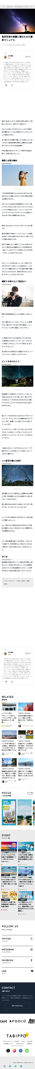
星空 (5, 584)
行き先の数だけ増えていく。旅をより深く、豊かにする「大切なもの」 (25, 719)
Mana (32, 726)
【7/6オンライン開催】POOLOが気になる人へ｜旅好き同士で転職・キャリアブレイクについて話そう (26, 881)
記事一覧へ (28, 56)
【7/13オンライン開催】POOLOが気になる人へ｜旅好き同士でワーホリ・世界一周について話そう (9, 881)
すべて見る (30, 792)
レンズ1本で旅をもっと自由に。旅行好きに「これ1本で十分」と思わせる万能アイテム (9, 747)
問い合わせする (17, 1006)
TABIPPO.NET (8, 726)
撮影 (28, 581)
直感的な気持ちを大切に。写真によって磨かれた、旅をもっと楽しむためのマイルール (9, 774)
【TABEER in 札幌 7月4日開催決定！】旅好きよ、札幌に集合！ (9, 904)
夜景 (23, 581)
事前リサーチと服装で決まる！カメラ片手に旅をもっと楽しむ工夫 (25, 773)
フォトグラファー (9, 581)
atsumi (6, 754)
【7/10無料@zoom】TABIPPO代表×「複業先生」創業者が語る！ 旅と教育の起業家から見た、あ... (26, 857)
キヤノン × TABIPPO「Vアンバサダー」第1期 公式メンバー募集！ (9, 719)
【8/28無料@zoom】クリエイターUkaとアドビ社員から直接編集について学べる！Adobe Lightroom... (9, 857)
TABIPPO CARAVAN (24, 713)
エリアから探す (7, 713)
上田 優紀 (10, 56)
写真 (18, 581)
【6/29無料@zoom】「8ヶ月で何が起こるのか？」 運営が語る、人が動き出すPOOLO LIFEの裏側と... (26, 906)
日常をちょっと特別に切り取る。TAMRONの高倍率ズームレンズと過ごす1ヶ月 (25, 747)
